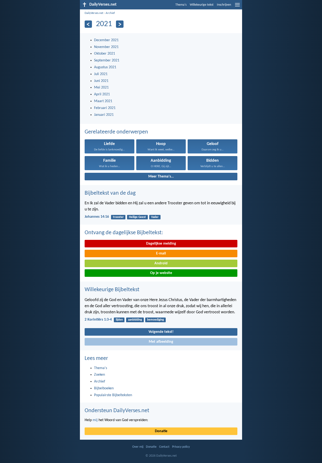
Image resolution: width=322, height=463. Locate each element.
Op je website (161, 273)
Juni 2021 (101, 81)
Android (161, 263)
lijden (119, 319)
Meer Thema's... (161, 176)
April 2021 (102, 94)
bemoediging (155, 319)
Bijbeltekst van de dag (110, 193)
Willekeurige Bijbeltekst (112, 290)
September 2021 (106, 60)
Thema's (180, 5)
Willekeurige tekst (202, 5)
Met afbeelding (161, 342)
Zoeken (99, 375)
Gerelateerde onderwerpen (116, 132)
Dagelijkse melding (161, 244)
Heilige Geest (137, 217)
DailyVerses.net (94, 13)
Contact (164, 447)
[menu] (237, 6)
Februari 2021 (105, 108)
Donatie (161, 431)
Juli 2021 (100, 74)
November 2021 (106, 47)
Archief (110, 13)
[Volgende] (119, 24)
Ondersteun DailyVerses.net (117, 411)
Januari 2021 (104, 115)
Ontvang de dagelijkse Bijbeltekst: (124, 233)
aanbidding (135, 319)
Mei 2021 (101, 87)
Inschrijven (224, 5)
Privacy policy (181, 447)
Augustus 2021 (105, 67)
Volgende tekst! (161, 332)
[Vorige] (88, 24)
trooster (118, 217)
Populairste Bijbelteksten (113, 395)
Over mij (137, 447)
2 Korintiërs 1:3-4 (98, 320)
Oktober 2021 (104, 54)
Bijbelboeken (104, 388)
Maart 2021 (103, 101)
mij (95, 420)
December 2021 (106, 40)
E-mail (161, 253)
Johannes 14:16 (97, 217)
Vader (155, 217)
